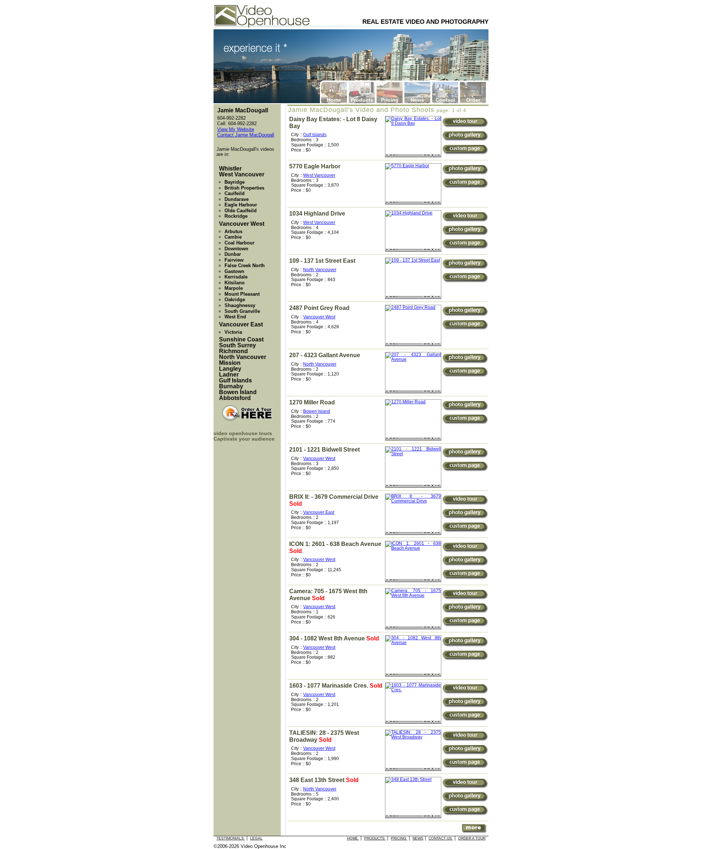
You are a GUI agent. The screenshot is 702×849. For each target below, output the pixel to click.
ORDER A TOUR (472, 838)
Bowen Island (316, 411)
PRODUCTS (375, 838)
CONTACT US (441, 838)
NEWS (417, 838)
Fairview (234, 260)
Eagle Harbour (240, 204)
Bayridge (234, 182)
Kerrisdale (236, 277)
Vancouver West (319, 316)
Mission (230, 363)
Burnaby (231, 386)
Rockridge (236, 216)
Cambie (233, 237)
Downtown (236, 248)
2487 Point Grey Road (319, 308)
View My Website (235, 129)
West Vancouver (319, 175)
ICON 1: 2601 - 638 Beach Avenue (335, 544)
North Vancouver (319, 269)
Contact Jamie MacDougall (245, 135)
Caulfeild (234, 193)
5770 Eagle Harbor (314, 166)
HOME (353, 838)
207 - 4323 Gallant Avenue (324, 355)
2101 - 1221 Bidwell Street (324, 449)
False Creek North (244, 265)
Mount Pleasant (242, 294)
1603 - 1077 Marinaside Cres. (328, 685)
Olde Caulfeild (240, 210)
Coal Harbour (239, 243)
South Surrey (237, 345)
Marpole (233, 288)
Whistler (230, 168)
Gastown (234, 271)
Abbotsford (235, 398)
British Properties (244, 188)
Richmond (233, 351)
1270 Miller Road (312, 402)
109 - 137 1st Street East (322, 261)
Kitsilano (234, 282)
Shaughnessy (239, 305)
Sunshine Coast (241, 339)
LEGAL (256, 838)
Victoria (233, 332)
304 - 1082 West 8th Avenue (327, 638)
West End (235, 316)
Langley (230, 369)
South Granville (242, 311)
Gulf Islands (315, 134)
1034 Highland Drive (317, 213)
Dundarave (236, 199)
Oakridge (234, 299)
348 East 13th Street (316, 780)
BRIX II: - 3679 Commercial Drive (333, 497)
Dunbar (232, 254)
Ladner (229, 374)
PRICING (399, 838)
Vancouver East (318, 512)
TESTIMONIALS (230, 838)
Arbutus (233, 231)
